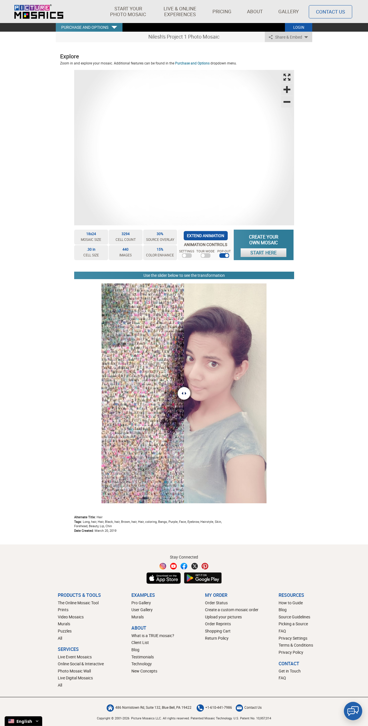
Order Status (216, 602)
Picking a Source (293, 623)
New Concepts (144, 671)
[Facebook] (184, 566)
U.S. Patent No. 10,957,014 (252, 718)
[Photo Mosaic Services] (39, 11)
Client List (140, 642)
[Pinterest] (205, 566)
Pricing (221, 11)
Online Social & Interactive (81, 663)
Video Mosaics (71, 617)
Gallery (288, 11)
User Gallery (142, 609)
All (60, 638)
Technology (141, 663)
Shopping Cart (218, 631)
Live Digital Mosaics (75, 678)
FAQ (282, 631)
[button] (128, 11)
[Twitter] (194, 566)
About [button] (255, 11)
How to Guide (291, 602)
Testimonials (142, 657)
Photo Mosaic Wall (74, 671)
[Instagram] (163, 566)
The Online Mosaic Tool (78, 602)
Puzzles (65, 631)
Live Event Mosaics (75, 657)
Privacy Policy (291, 652)
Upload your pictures (223, 617)
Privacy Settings (293, 638)
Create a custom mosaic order (231, 609)
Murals (64, 623)
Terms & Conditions (296, 645)
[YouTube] (173, 566)
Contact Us (330, 11)
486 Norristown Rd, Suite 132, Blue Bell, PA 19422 (153, 707)
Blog (135, 649)
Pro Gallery (141, 602)
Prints (63, 609)
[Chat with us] (353, 711)
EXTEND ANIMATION (205, 235)
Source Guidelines (294, 617)
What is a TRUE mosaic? (152, 635)
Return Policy (217, 638)
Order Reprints (218, 623)
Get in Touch (290, 671)
